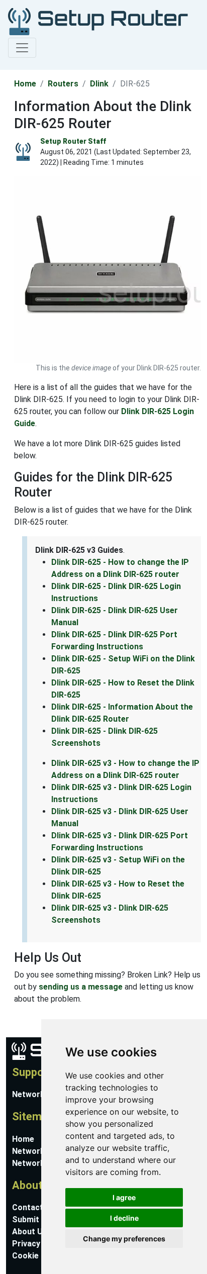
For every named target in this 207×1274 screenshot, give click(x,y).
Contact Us (33, 1207)
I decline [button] (124, 1218)
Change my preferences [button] (124, 1238)
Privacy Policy (38, 1243)
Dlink (99, 83)
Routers (63, 83)
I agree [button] (124, 1197)
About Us (29, 1231)
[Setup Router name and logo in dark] (98, 21)
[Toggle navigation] (22, 48)
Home (25, 83)
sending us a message (81, 987)
